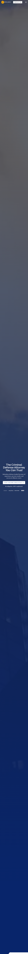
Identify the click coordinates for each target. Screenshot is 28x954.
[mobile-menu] (25, 2)
